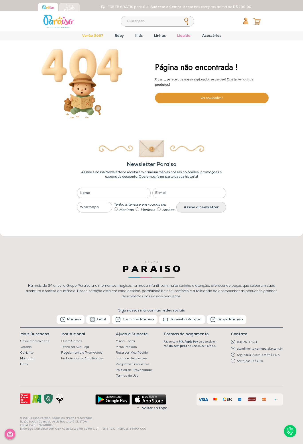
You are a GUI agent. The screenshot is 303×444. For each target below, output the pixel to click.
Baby (119, 36)
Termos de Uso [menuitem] (127, 376)
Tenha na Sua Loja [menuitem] (75, 347)
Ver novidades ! (212, 97)
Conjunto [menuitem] (27, 352)
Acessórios (211, 36)
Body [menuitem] (24, 364)
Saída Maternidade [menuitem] (34, 341)
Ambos (168, 210)
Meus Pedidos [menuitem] (126, 347)
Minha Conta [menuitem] (125, 341)
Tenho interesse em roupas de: (140, 204)
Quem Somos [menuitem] (71, 341)
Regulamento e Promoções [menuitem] (81, 352)
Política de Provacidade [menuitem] (134, 370)
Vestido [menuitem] (26, 347)
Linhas (160, 36)
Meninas (126, 210)
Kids (139, 36)
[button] (191, 334)
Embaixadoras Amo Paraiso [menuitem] (82, 358)
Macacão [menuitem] (27, 358)
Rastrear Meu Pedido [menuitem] (132, 352)
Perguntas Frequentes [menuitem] (133, 364)
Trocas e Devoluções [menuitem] (131, 358)
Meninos (148, 210)
